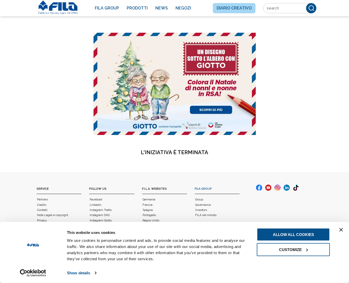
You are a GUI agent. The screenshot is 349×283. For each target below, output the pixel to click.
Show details (78, 273)
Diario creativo (234, 8)
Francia (148, 205)
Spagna (148, 210)
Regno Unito (151, 220)
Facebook (96, 199)
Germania (149, 199)
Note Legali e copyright (52, 215)
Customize (290, 249)
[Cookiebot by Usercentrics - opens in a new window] (33, 273)
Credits (41, 205)
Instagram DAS (100, 215)
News (161, 8)
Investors (201, 210)
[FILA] (58, 7)
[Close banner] (341, 230)
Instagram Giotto (101, 220)
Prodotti (137, 8)
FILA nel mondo (205, 215)
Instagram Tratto (101, 210)
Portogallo (149, 215)
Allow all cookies (293, 234)
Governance (203, 205)
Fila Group (107, 8)
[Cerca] (311, 8)
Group (199, 199)
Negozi (183, 8)
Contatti (42, 210)
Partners (42, 199)
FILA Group (203, 188)
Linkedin (95, 205)
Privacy (42, 220)
